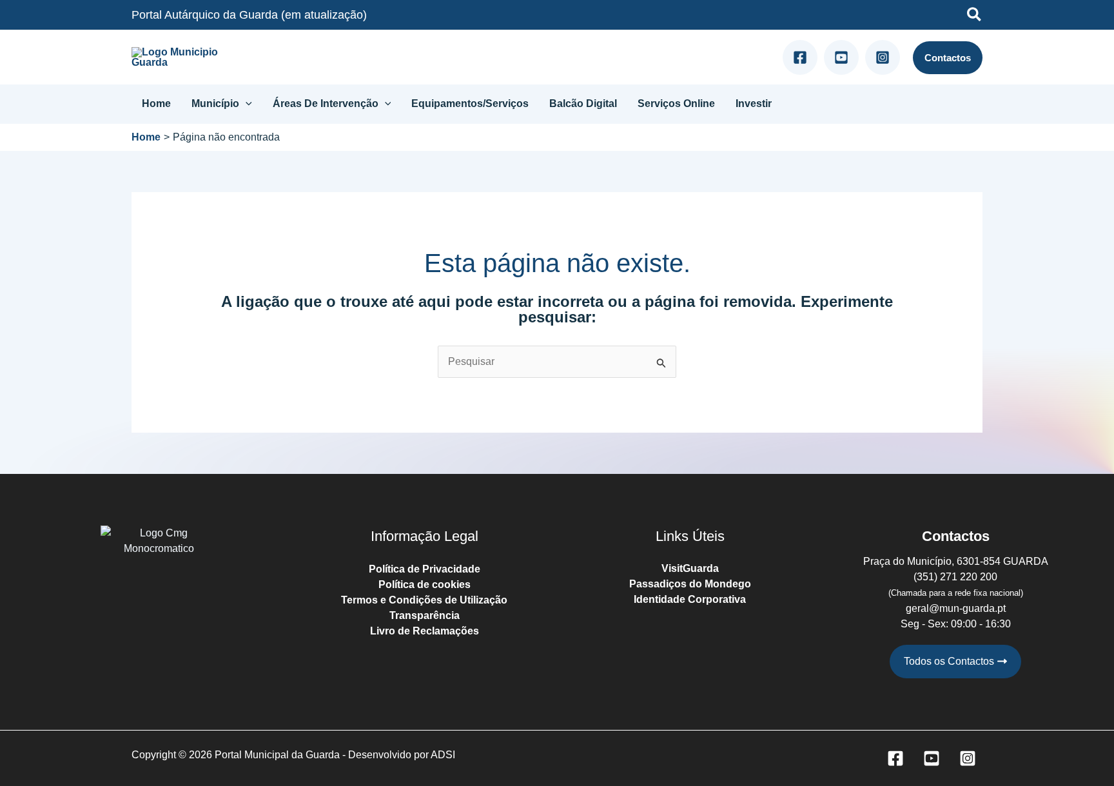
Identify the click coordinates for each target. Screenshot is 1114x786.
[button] (974, 16)
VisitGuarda (690, 568)
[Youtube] (841, 57)
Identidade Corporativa (690, 599)
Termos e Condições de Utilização (424, 599)
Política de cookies (424, 584)
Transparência (424, 615)
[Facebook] (800, 57)
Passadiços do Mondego (690, 583)
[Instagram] (882, 57)
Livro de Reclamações (424, 630)
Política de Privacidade (424, 569)
